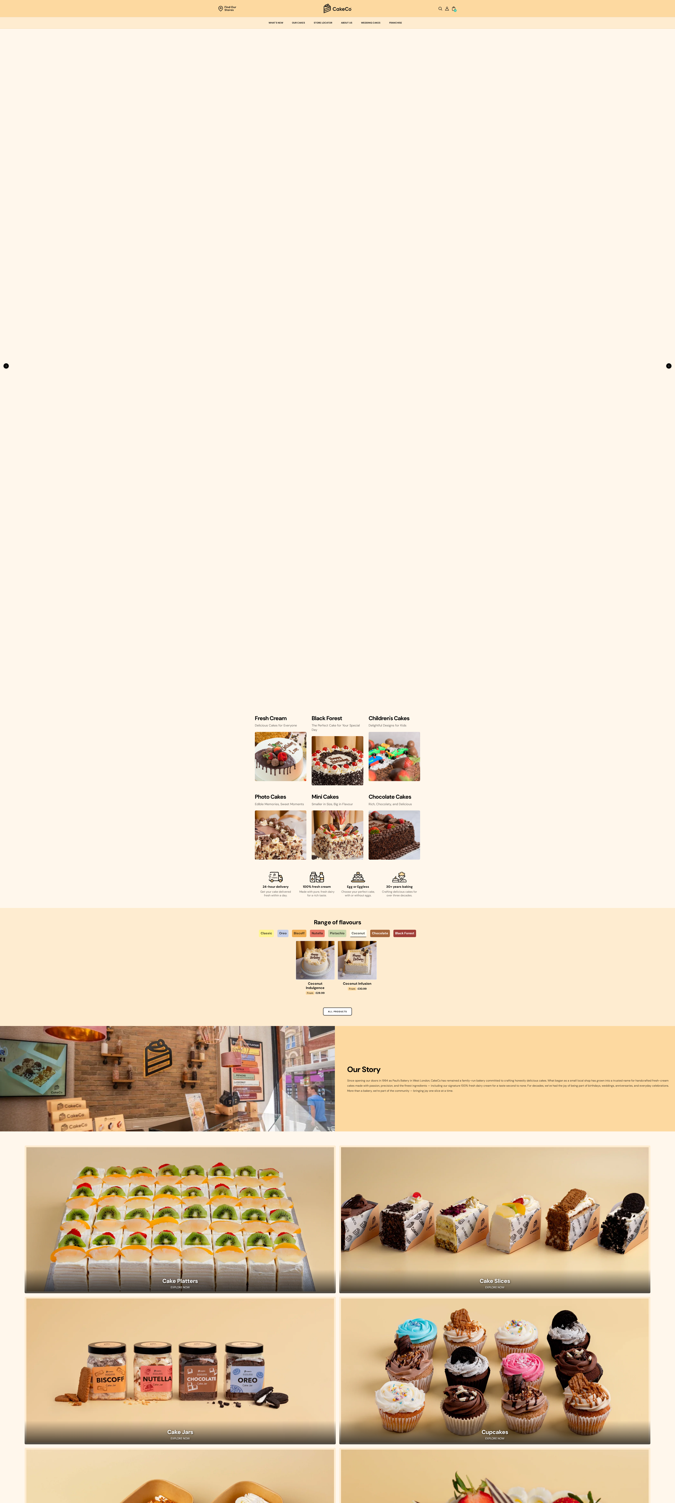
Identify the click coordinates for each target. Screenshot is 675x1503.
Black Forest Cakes (404, 1417)
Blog (185, 1428)
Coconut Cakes (402, 1449)
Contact (187, 1422)
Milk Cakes (180, 1191)
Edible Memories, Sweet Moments (279, 356)
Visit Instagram (338, 1350)
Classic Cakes (401, 1422)
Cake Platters (180, 828)
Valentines (504, 1438)
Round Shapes (296, 1412)
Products (188, 1417)
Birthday (503, 1412)
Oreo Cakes (400, 1428)
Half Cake (494, 1191)
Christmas (504, 1417)
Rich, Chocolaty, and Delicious (390, 356)
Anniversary (505, 1406)
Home (186, 1406)
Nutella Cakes (401, 1438)
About (186, 1412)
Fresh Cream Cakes (405, 1406)
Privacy (187, 1433)
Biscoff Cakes (401, 1433)
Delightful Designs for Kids (387, 277)
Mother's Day (506, 1433)
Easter (502, 1443)
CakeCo (321, 1496)
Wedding (503, 1422)
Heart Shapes (296, 1428)
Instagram (38, 1422)
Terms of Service (192, 1438)
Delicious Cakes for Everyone (276, 277)
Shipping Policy (191, 1443)
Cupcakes (495, 980)
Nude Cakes (295, 1443)
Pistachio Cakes (403, 1443)
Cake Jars (180, 980)
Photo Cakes (295, 1422)
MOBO (363, 1496)
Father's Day (505, 1428)
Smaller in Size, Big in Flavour (332, 356)
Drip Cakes (294, 1449)
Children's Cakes (298, 1417)
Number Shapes (297, 1433)
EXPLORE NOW (180, 835)
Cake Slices (495, 828)
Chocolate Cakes (403, 1412)
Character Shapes (299, 1438)
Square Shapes (297, 1406)
